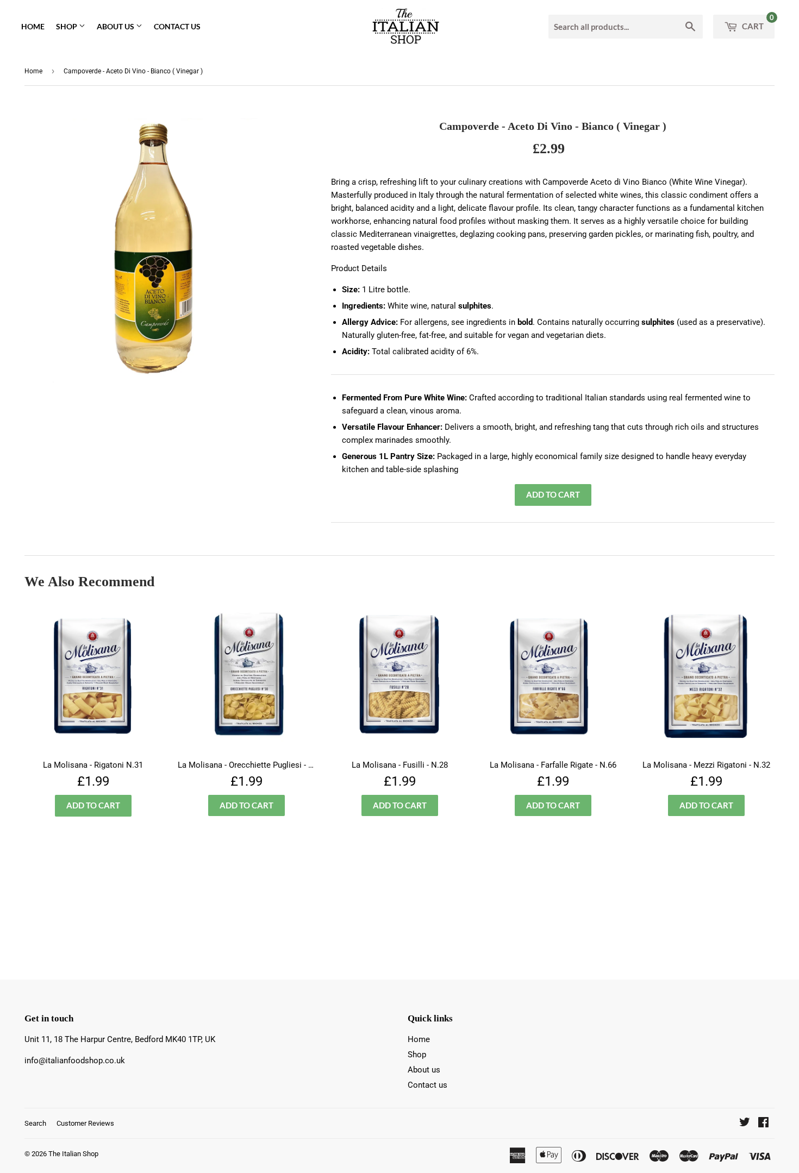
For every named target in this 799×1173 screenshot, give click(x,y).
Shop (67, 26)
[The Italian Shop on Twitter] (744, 1123)
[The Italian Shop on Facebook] (763, 1123)
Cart (757, 23)
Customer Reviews (85, 1123)
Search (35, 1123)
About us (116, 26)
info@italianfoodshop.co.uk (74, 1060)
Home (33, 26)
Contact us (177, 26)
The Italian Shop (73, 1154)
